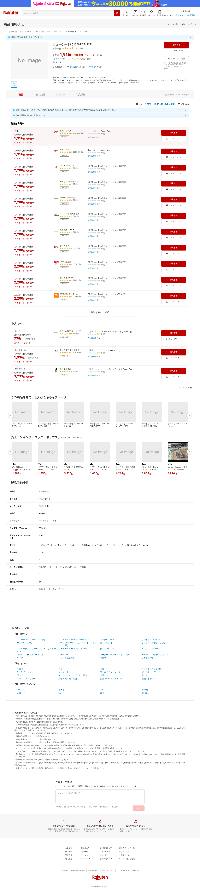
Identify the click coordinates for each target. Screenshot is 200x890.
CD (36, 32)
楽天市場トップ (15, 32)
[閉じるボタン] (191, 37)
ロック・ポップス (54, 32)
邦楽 (42, 32)
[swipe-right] (189, 415)
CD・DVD (28, 32)
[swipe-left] (10, 415)
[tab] (21, 94)
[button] (135, 13)
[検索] (117, 13)
